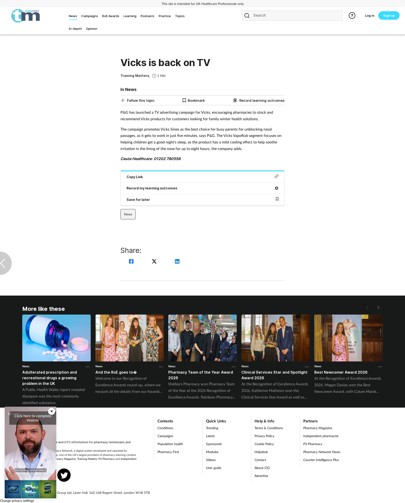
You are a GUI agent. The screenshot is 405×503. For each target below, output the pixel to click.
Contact (260, 460)
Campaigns (165, 436)
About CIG (262, 468)
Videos (211, 460)
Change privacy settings (17, 501)
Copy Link (135, 177)
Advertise (261, 476)
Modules (212, 452)
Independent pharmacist (320, 436)
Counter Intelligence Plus (321, 460)
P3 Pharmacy (106, 459)
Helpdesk (261, 452)
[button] (378, 307)
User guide (213, 468)
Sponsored (213, 444)
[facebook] (132, 262)
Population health (170, 444)
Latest (210, 436)
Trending (212, 428)
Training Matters (87, 459)
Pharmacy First (168, 452)
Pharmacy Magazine (63, 459)
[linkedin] (177, 262)
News (128, 214)
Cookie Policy (264, 444)
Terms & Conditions (269, 428)
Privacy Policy (264, 436)
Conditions (165, 428)
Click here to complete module (32, 417)
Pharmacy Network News (321, 452)
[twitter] (155, 262)
